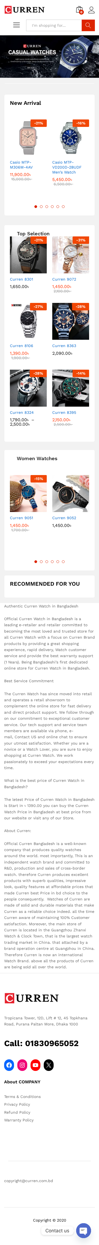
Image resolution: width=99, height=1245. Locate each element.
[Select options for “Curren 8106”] (22, 336)
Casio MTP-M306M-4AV (21, 164)
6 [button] (63, 206)
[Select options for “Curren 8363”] (64, 336)
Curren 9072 (64, 279)
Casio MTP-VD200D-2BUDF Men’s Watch (67, 167)
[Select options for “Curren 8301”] (22, 270)
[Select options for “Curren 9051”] (22, 508)
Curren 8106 (21, 345)
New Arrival (25, 103)
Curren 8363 (64, 345)
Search (88, 25)
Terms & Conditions (22, 1096)
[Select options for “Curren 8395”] (64, 403)
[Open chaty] (83, 1230)
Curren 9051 (21, 518)
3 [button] (46, 206)
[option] (28, 154)
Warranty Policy (19, 1120)
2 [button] (41, 206)
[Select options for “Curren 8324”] (22, 403)
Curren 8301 (21, 279)
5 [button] (57, 206)
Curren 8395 (64, 412)
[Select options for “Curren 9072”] (64, 270)
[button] (22, 153)
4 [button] (52, 206)
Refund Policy (17, 1112)
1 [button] (35, 206)
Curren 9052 (64, 518)
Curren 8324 (22, 412)
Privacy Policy (17, 1104)
